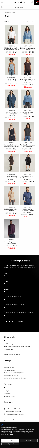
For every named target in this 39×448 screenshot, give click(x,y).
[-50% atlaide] (11, 34)
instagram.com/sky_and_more (14, 414)
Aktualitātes (7, 393)
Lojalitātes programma (10, 344)
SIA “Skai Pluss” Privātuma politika (14, 373)
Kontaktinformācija (9, 396)
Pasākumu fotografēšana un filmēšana (15, 378)
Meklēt (2, 7)
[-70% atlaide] (11, 228)
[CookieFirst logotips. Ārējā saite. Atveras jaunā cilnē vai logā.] (2, 425)
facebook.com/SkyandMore (14, 409)
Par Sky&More (8, 391)
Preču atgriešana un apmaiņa (12, 352)
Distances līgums (9, 367)
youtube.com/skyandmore (13, 411)
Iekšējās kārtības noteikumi (12, 354)
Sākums (7, 12)
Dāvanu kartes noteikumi (11, 375)
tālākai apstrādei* (27, 312)
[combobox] (32, 21)
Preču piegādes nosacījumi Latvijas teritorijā (17, 346)
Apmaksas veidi (8, 349)
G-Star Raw (11, 46)
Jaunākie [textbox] (31, 21)
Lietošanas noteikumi (10, 370)
